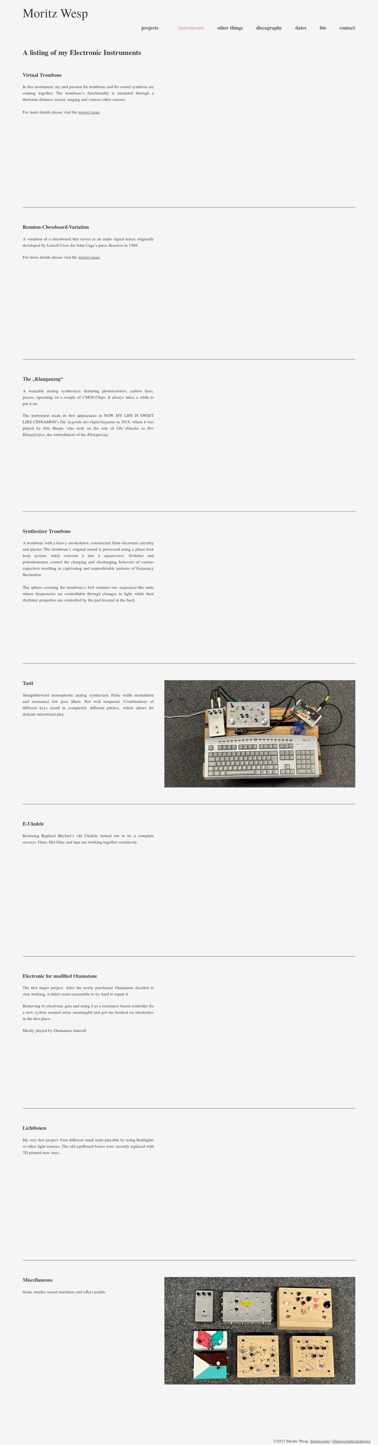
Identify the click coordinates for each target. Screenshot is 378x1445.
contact (347, 28)
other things (230, 28)
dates (300, 28)
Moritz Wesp (55, 12)
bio (323, 28)
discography (269, 28)
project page (89, 112)
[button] (169, 1330)
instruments (191, 28)
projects (150, 28)
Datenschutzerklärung (352, 1441)
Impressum (320, 1441)
